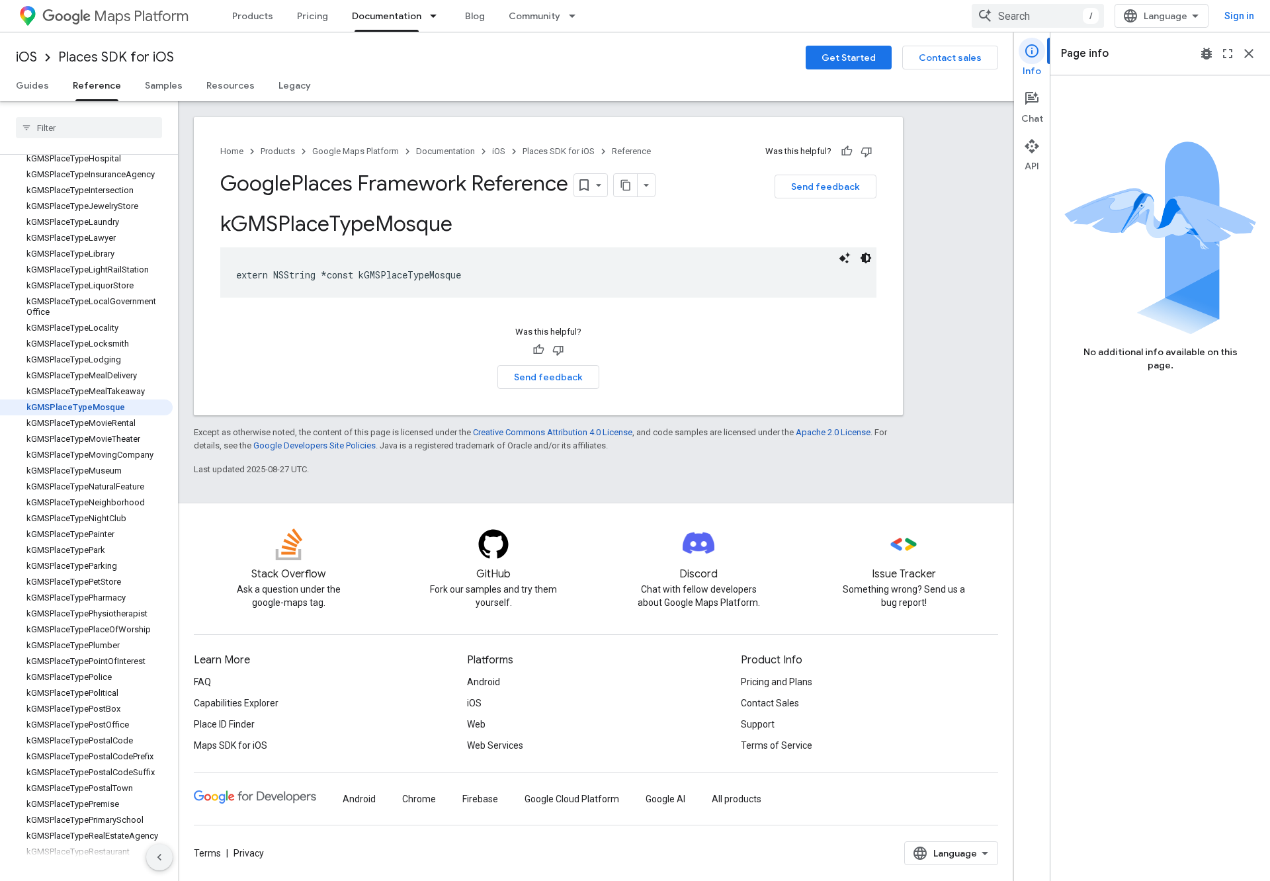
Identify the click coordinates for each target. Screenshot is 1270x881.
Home (231, 151)
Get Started (849, 57)
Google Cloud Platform (572, 799)
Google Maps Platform (355, 151)
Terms (207, 853)
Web (476, 724)
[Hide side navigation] (159, 857)
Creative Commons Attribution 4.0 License (552, 432)
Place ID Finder (224, 724)
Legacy (294, 85)
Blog (475, 16)
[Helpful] (847, 151)
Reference (97, 85)
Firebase (480, 799)
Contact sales (950, 57)
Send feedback (825, 186)
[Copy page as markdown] (626, 185)
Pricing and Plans (776, 682)
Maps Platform (141, 16)
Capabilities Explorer (236, 703)
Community (534, 16)
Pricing (312, 16)
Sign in (1239, 16)
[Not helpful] (866, 151)
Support (758, 724)
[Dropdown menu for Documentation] (437, 16)
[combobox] (1038, 16)
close (1249, 54)
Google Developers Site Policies (314, 445)
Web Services (495, 745)
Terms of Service (776, 745)
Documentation (386, 16)
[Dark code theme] (865, 258)
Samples (164, 85)
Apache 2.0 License (833, 432)
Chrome (419, 799)
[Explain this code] (844, 258)
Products (252, 16)
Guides (32, 85)
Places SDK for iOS (116, 57)
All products (736, 799)
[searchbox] (89, 127)
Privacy (248, 853)
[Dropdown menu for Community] (576, 16)
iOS (26, 57)
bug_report (1206, 54)
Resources (230, 85)
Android (483, 682)
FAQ (202, 682)
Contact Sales (770, 703)
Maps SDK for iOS (230, 745)
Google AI (665, 799)
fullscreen (1228, 54)
